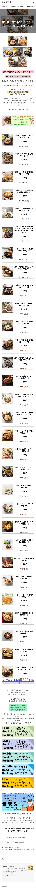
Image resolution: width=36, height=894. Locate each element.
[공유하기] (8, 842)
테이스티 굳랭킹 (6, 2)
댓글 (3, 859)
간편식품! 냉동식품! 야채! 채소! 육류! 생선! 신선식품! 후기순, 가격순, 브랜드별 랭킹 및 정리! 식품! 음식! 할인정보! (14, 870)
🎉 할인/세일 (5, 6)
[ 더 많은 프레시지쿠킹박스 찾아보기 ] (18, 681)
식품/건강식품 (13, 6)
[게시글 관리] (10, 842)
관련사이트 (4, 886)
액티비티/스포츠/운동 (31, 6)
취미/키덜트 (21, 6)
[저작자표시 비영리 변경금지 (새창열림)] (21, 842)
